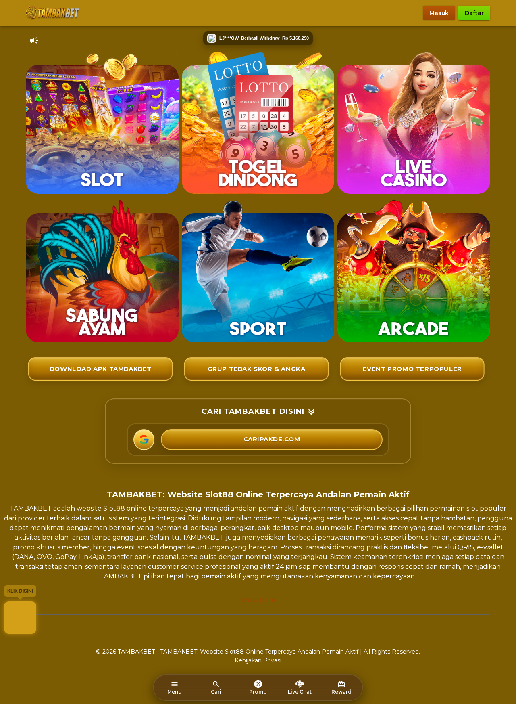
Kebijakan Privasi (258, 660)
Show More (258, 600)
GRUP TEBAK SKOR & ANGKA (257, 369)
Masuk (439, 13)
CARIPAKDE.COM (271, 439)
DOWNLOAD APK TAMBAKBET (101, 369)
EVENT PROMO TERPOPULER (412, 369)
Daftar (474, 13)
